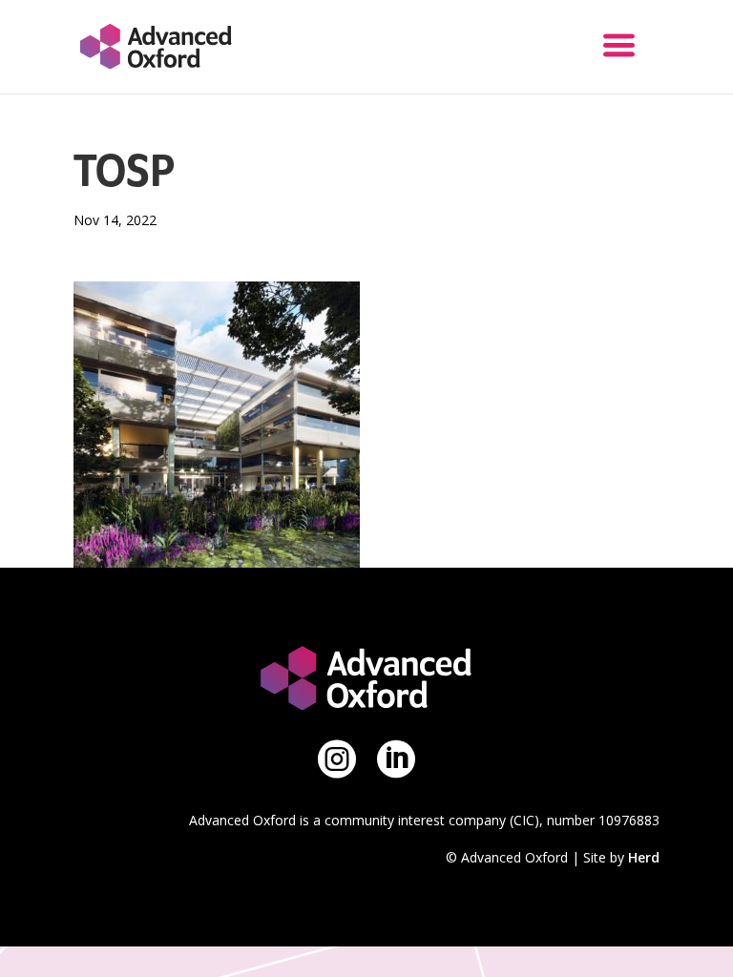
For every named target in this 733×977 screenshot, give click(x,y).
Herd (644, 857)
